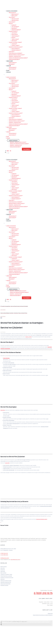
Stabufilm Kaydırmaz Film (6, 582)
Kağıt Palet (3, 571)
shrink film (7, 463)
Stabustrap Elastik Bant (5, 583)
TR (10, 150)
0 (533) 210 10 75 (4, 553)
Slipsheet (3, 579)
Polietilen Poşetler (4, 585)
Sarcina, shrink (28, 336)
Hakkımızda (50, 613)
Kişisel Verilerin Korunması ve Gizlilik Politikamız (42, 615)
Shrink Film (3, 569)
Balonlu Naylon (4, 566)
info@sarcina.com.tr (5, 558)
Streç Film (3, 568)
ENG (8, 150)
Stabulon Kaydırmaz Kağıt (6, 580)
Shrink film (3, 410)
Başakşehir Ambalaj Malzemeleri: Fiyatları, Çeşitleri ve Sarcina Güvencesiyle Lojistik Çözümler (26, 622)
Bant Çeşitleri (3, 572)
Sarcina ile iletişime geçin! (41, 519)
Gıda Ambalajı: (6, 358)
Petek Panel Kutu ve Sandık (6, 576)
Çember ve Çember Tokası (6, 574)
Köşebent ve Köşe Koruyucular (7, 577)
